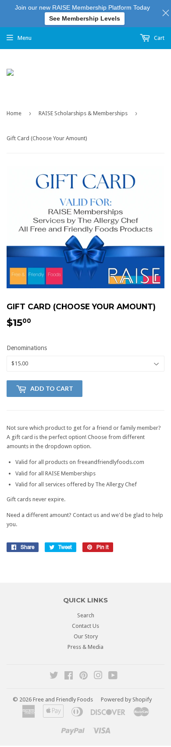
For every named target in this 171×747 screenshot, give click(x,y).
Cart (158, 38)
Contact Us (85, 626)
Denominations (27, 347)
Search (85, 615)
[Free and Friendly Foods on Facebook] (68, 676)
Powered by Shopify (126, 699)
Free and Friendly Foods (63, 699)
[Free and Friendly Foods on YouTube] (113, 676)
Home (14, 113)
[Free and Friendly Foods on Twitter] (54, 676)
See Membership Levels (84, 18)
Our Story (86, 636)
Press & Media (85, 647)
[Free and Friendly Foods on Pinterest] (83, 676)
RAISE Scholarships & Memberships (83, 113)
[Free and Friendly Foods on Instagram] (98, 676)
